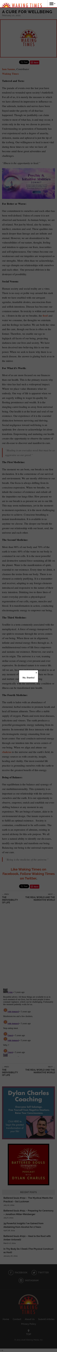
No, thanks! (29, 677)
